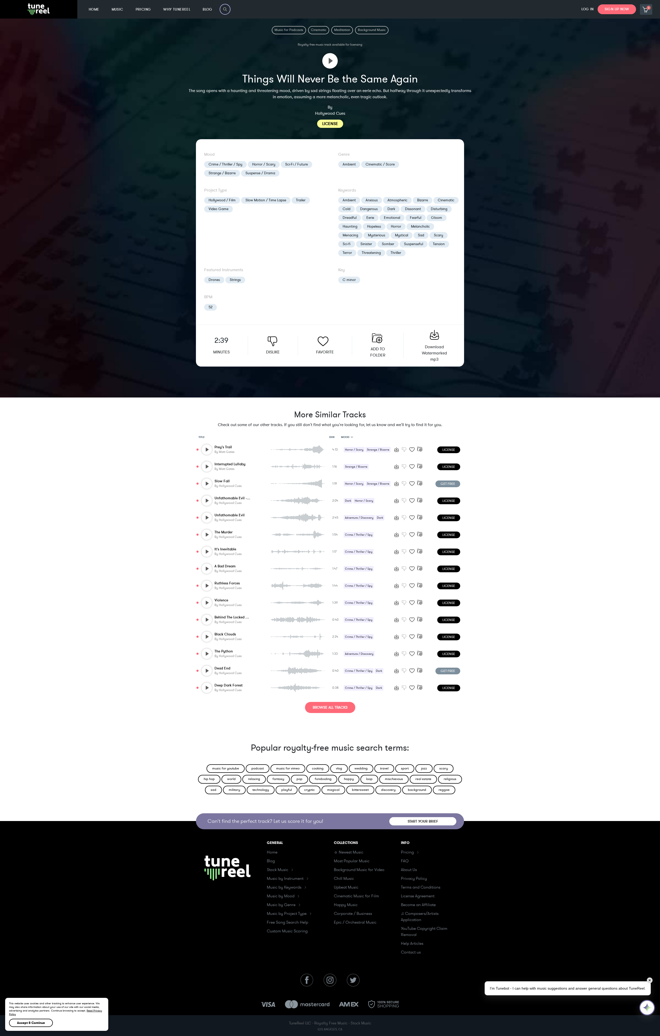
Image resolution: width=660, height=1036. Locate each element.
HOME (94, 9)
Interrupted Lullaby (229, 464)
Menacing (350, 235)
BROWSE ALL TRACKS (330, 707)
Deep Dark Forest (228, 685)
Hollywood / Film (222, 200)
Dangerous (369, 208)
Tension (439, 244)
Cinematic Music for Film (356, 896)
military (234, 790)
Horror (396, 226)
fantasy (278, 779)
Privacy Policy (414, 878)
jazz (424, 768)
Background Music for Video (359, 870)
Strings (235, 279)
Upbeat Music (346, 887)
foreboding (323, 779)
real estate (423, 779)
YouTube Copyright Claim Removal (424, 932)
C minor (349, 279)
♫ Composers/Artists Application (420, 917)
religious (450, 779)
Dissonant (413, 208)
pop (299, 779)
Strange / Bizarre (222, 173)
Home (272, 852)
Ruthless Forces (227, 583)
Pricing (407, 852)
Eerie (370, 217)
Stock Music (277, 870)
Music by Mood (280, 896)
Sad (421, 235)
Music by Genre (281, 905)
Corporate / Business (353, 913)
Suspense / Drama (260, 173)
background (417, 790)
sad (213, 790)
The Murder (223, 532)
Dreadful (350, 217)
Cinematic (446, 200)
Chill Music (344, 878)
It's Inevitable (225, 549)
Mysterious (376, 235)
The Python (223, 651)
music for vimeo (288, 768)
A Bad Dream (225, 566)
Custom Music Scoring (287, 931)
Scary (438, 235)
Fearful (415, 217)
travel (384, 768)
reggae (444, 790)
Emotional (392, 217)
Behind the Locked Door (233, 617)
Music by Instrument (285, 878)
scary (443, 768)
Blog (271, 861)
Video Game (218, 208)
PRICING (143, 9)
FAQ (405, 861)
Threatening (371, 252)
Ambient (349, 164)
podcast (257, 768)
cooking (318, 768)
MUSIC (117, 9)
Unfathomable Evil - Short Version (241, 498)
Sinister (366, 244)
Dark (391, 208)
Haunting (350, 226)
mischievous (394, 779)
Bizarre (422, 200)
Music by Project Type (287, 913)
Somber (388, 244)
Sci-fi (347, 244)
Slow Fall (222, 481)
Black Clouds (225, 634)
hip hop (209, 779)
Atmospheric (397, 200)
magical (333, 790)
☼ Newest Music (348, 852)
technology (260, 790)
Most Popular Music (351, 861)
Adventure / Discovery (359, 518)
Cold (346, 208)
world (231, 779)
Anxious (372, 200)
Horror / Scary (263, 164)
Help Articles (412, 943)
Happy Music (346, 905)
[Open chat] (647, 1007)
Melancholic (420, 226)
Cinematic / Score (380, 164)
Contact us (411, 952)
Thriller (396, 252)
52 (210, 307)
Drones (214, 279)
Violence (221, 600)
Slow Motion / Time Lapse (265, 200)
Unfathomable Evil (229, 515)
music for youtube (225, 768)
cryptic (309, 790)
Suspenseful (413, 244)
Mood (345, 437)
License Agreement (417, 896)
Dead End (222, 668)
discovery (388, 790)
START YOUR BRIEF (423, 821)
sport (405, 768)
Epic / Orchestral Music (355, 922)
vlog (339, 768)
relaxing (254, 779)
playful (286, 790)
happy (349, 779)
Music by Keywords (284, 887)
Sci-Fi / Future (296, 164)
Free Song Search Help (287, 922)
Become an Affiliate (418, 905)
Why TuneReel (176, 9)
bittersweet (360, 790)
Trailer (301, 200)
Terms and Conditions (420, 887)
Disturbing (439, 208)
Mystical (401, 235)
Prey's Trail (223, 447)
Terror (347, 252)
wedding (361, 768)
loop (369, 779)
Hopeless (374, 226)
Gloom (436, 217)
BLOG (207, 9)
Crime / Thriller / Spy (225, 164)
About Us (409, 870)
